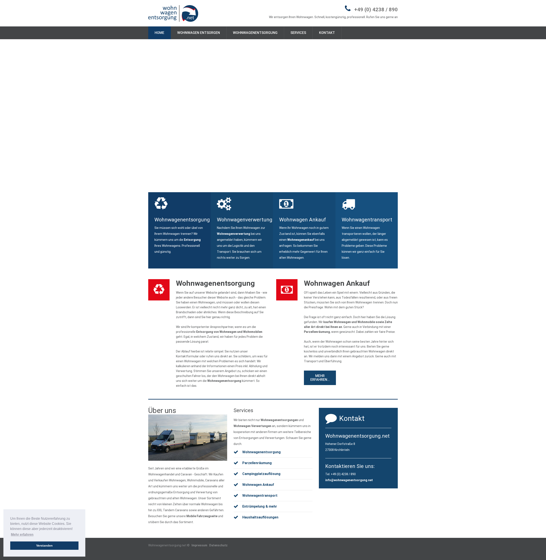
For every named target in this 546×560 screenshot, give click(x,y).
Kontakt (327, 33)
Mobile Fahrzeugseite (201, 516)
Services (298, 33)
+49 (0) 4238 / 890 (376, 10)
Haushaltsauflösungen (260, 517)
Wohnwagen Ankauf (337, 283)
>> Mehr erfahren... (412, 260)
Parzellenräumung (317, 331)
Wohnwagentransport (259, 496)
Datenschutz (218, 545)
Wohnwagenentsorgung (255, 33)
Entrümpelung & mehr (259, 506)
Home (159, 33)
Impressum (199, 545)
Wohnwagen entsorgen (198, 33)
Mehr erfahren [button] (22, 534)
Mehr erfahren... (320, 378)
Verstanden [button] (44, 545)
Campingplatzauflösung (261, 474)
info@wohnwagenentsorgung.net (349, 480)
